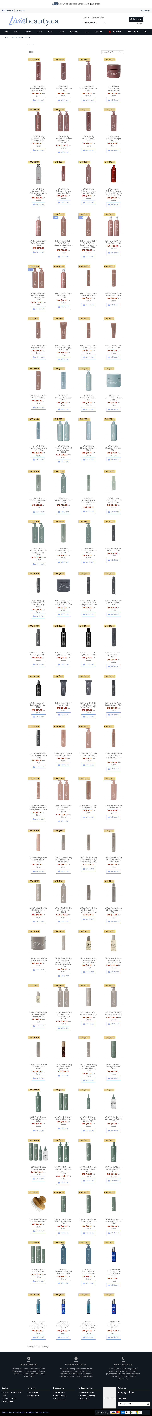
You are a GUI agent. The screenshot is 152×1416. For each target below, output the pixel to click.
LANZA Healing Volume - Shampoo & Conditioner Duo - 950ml (63, 809)
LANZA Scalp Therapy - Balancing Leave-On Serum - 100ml (88, 1119)
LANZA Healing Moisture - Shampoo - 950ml (113, 448)
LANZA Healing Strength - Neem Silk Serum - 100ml (113, 500)
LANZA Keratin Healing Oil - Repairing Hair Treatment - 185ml (113, 960)
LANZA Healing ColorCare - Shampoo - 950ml (113, 139)
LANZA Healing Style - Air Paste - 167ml (113, 550)
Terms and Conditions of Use (12, 1394)
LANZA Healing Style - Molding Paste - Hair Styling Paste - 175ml (88, 705)
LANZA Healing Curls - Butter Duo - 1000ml (113, 242)
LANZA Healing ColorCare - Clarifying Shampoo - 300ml (38, 88)
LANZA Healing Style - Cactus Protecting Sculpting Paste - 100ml (63, 603)
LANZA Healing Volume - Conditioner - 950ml (88, 754)
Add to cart (39, 100)
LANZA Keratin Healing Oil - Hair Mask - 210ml (38, 959)
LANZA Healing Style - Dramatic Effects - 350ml (113, 603)
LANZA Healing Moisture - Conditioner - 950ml (88, 398)
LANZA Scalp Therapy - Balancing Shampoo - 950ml (113, 1169)
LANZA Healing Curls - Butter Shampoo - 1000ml (63, 295)
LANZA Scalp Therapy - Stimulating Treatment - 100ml (113, 1221)
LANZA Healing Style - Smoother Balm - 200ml (113, 704)
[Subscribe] (147, 1404)
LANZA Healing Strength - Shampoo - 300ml (63, 551)
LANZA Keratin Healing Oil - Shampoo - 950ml (113, 1013)
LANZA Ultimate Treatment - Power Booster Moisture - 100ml (114, 1273)
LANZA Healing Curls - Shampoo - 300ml (38, 397)
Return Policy (34, 1396)
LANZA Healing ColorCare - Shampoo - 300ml (88, 139)
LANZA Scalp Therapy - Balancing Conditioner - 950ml (38, 1119)
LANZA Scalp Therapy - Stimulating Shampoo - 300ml (88, 1221)
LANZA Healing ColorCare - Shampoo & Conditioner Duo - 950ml (63, 140)
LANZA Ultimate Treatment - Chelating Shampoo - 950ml (63, 1272)
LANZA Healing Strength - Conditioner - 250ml (38, 500)
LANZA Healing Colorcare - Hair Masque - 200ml (114, 88)
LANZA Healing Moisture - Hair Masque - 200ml (113, 398)
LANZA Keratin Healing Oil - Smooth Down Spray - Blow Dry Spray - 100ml (88, 1068)
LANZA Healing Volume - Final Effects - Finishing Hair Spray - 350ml (113, 756)
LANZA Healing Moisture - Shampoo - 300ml (88, 448)
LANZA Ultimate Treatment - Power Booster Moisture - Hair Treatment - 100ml (38, 1325)
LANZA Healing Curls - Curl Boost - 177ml (38, 347)
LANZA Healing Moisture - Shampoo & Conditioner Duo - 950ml (63, 449)
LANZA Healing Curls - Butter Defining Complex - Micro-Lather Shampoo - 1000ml (88, 244)
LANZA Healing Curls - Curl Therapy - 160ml (88, 347)
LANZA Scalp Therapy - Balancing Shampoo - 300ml (88, 1169)
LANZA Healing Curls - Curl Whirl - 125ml (113, 347)
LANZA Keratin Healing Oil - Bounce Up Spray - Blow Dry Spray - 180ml (88, 860)
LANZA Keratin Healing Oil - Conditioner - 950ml (63, 910)
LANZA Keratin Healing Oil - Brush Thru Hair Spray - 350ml (113, 860)
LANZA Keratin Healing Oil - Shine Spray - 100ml (38, 1067)
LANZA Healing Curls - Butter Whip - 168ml (88, 294)
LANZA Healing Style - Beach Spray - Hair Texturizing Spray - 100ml (38, 604)
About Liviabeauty (87, 1393)
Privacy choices (110, 1398)
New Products (60, 1393)
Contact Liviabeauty (87, 1396)
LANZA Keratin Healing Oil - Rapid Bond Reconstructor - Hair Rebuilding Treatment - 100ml (63, 962)
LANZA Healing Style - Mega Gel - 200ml (63, 704)
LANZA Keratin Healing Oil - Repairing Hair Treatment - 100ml (88, 960)
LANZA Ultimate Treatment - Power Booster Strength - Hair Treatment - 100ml (88, 1325)
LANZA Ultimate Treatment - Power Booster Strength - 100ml (63, 1325)
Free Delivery (33, 1393)
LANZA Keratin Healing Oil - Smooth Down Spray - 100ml (63, 1067)
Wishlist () (146, 11)
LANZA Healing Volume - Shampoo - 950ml (113, 807)
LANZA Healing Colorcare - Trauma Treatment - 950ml (88, 191)
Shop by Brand (60, 1399)
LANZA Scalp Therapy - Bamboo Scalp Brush (38, 1220)
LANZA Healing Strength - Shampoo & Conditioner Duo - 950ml (38, 552)
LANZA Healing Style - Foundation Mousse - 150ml (38, 705)
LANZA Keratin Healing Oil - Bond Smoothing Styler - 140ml (63, 860)
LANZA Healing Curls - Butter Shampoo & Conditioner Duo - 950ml (38, 296)
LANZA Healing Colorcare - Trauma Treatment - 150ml (63, 191)
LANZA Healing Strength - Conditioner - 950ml (63, 500)
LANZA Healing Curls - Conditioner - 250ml (113, 294)
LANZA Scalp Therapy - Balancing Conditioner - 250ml (113, 1067)
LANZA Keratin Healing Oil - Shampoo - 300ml (88, 1013)
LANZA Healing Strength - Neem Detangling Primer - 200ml (89, 501)
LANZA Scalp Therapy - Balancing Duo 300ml (63, 1118)
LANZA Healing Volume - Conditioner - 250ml (63, 754)
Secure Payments (9, 1398)
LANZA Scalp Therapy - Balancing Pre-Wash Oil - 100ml (113, 1119)
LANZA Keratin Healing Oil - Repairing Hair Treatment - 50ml (38, 1014)
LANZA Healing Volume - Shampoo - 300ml (88, 807)
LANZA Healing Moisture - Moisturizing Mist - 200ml (38, 448)
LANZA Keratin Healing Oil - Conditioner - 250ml (38, 910)
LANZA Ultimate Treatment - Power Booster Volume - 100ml (114, 1325)
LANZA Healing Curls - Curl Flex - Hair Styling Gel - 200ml (63, 348)
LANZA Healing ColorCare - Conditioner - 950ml (88, 88)
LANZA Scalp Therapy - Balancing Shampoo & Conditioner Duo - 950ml (63, 1170)
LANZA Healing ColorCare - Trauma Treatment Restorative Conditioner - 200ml (113, 192)
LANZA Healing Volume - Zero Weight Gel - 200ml (38, 860)
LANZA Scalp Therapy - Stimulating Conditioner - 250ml (63, 1221)
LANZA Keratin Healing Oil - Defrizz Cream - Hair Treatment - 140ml (88, 910)
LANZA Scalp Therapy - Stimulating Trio (38, 1271)
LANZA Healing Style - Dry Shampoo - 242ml (38, 654)
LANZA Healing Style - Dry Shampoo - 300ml (88, 654)
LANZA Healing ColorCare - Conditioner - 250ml (63, 88)
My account (20, 11)
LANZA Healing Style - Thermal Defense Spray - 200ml (38, 755)
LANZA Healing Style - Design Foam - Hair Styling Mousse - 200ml (88, 603)
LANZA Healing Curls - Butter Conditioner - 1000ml (38, 243)
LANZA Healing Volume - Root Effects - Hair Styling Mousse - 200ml (38, 808)
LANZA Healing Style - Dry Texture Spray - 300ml (113, 655)
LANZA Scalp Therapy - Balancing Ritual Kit (38, 1168)
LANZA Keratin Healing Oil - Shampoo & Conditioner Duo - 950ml (63, 1015)
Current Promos (61, 1396)
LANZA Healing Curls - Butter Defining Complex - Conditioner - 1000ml (63, 244)
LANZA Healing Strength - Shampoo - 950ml (88, 551)
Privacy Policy (8, 1401)
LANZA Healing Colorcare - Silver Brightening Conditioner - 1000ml (38, 192)
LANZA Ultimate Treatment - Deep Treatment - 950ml (88, 1272)
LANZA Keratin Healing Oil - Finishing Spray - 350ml (113, 910)
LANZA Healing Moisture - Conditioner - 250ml (63, 398)
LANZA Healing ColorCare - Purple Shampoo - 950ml (38, 139)
